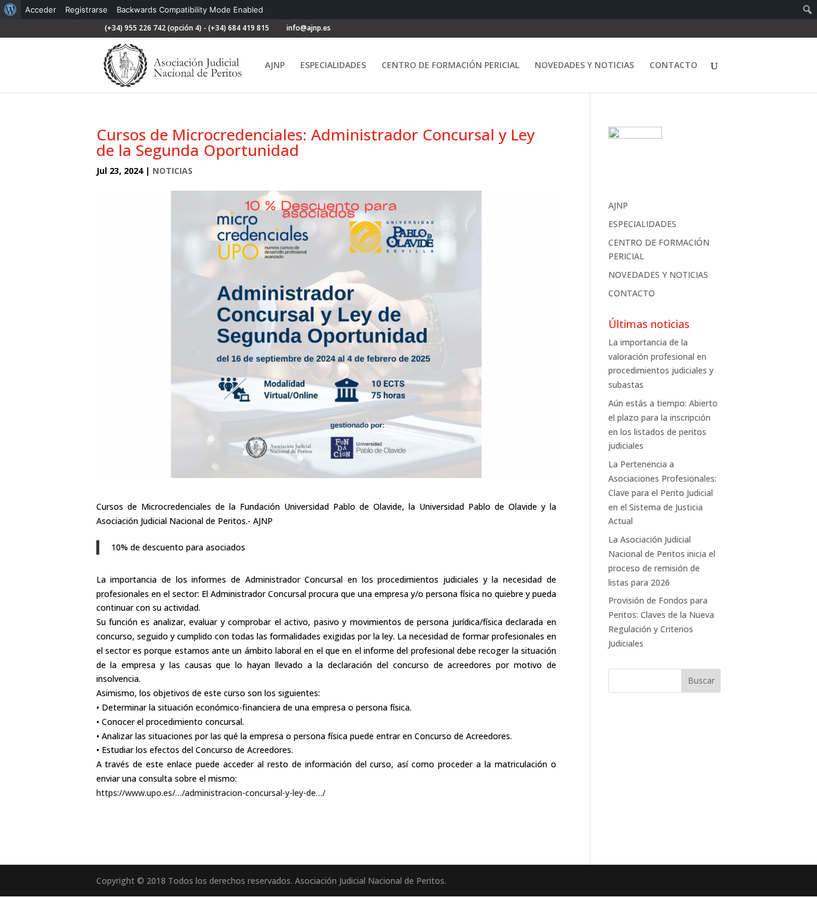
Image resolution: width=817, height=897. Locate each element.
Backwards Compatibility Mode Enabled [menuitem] (190, 9)
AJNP (275, 66)
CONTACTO (673, 66)
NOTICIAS (173, 170)
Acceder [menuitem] (40, 9)
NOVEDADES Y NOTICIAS (584, 66)
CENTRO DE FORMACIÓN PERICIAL (450, 66)
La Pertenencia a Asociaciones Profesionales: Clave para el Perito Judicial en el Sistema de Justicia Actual (662, 492)
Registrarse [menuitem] (86, 9)
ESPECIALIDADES (333, 66)
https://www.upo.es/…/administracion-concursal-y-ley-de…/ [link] (210, 792)
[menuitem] (10, 9)
